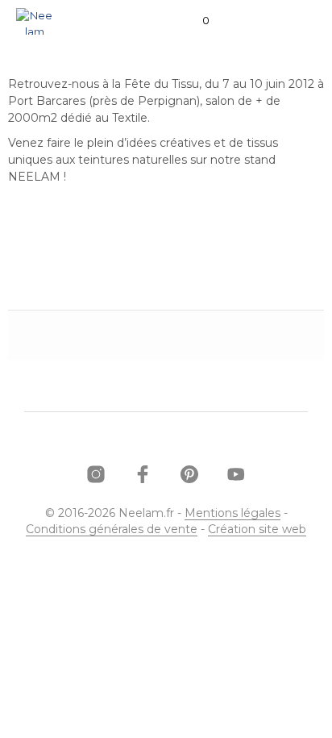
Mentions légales (232, 513)
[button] (195, 21)
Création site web (257, 529)
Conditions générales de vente (111, 529)
